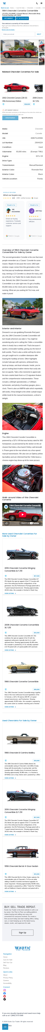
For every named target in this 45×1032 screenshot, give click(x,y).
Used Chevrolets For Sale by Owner (19, 720)
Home (12, 8)
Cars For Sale (20, 8)
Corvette (38, 8)
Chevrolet (30, 8)
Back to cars (5, 8)
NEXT (39, 34)
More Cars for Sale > (8, 30)
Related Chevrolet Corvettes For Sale (20, 71)
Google (16, 236)
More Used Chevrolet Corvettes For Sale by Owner (19, 534)
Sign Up (22, 932)
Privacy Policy (7, 1025)
